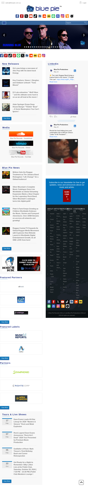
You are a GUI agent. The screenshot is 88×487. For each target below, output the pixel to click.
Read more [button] (53, 82)
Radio (71, 238)
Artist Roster (58, 229)
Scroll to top (81, 482)
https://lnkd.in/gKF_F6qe (65, 79)
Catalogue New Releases (71, 218)
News (58, 243)
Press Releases (52, 239)
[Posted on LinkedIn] (75, 70)
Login (84, 3)
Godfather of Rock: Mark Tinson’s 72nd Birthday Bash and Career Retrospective (23, 452)
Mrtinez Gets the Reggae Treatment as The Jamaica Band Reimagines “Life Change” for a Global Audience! (26, 175)
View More (7, 118)
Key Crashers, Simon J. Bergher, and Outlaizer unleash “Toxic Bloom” (26, 82)
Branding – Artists (65, 219)
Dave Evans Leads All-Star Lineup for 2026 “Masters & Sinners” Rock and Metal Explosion (25, 422)
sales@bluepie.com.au (13, 3)
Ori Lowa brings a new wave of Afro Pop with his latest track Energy (25, 70)
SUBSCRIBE (66, 194)
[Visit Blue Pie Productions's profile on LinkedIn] (52, 70)
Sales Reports (65, 281)
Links (84, 222)
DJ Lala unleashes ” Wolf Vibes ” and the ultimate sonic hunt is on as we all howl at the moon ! (25, 94)
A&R (64, 213)
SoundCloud (71, 254)
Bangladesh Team (52, 289)
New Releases (58, 257)
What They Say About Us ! (78, 272)
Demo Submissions (78, 230)
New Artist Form (58, 249)
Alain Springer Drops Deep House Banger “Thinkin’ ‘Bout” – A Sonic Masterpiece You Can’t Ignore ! (26, 107)
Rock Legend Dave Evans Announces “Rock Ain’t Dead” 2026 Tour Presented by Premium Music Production (25, 437)
